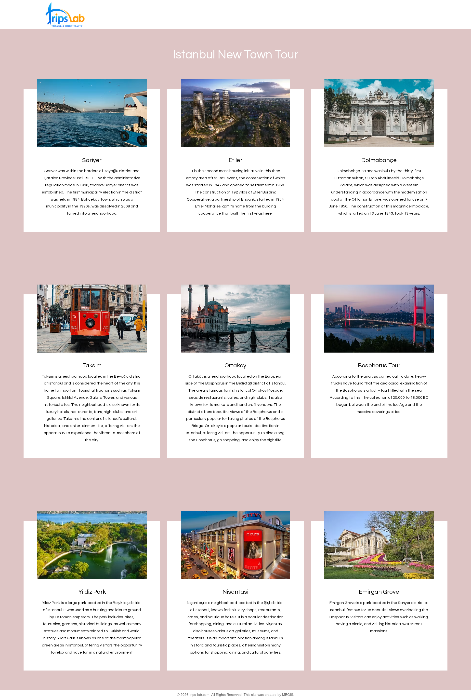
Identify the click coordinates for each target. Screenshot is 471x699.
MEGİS (287, 695)
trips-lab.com (199, 695)
